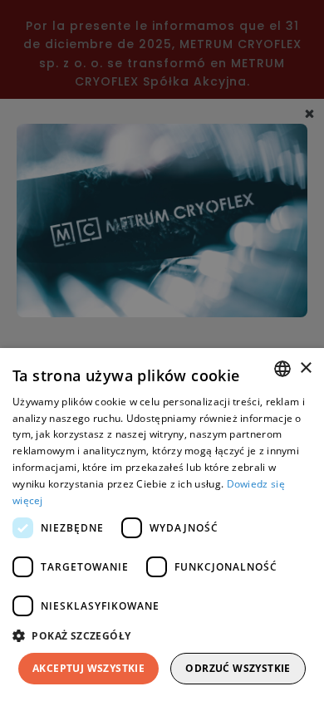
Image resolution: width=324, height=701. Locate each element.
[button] (162, 635)
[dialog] (162, 524)
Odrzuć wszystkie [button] (237, 668)
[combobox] (282, 368)
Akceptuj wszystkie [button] (88, 668)
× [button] (305, 368)
